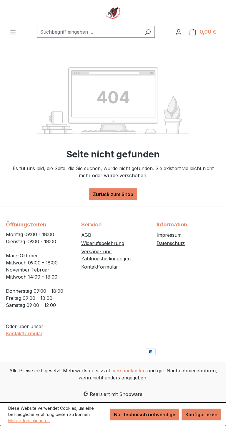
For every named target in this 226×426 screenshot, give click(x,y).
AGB (86, 235)
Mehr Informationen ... (29, 420)
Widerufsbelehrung (102, 243)
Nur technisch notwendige (144, 414)
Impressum (169, 235)
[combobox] (89, 32)
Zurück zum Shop (113, 194)
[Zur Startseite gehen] (113, 13)
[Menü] (13, 32)
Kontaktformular (24, 333)
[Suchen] (148, 32)
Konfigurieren (201, 414)
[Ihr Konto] (179, 32)
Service (91, 224)
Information (172, 224)
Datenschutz (171, 243)
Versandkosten (129, 371)
